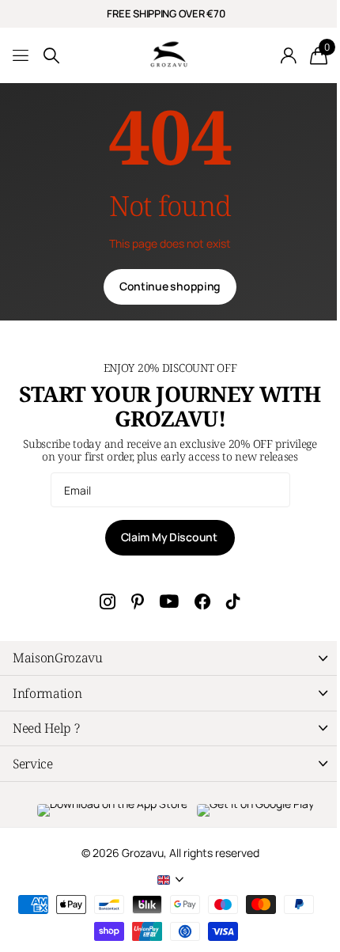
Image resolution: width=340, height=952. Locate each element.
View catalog (22, 56)
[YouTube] (169, 602)
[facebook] (202, 601)
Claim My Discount (170, 536)
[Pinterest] (137, 601)
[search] (51, 56)
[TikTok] (233, 601)
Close (170, 658)
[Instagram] (107, 601)
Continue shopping (170, 286)
